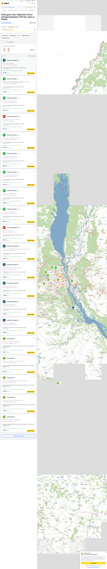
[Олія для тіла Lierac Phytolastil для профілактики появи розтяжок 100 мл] (8, 49)
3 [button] (57, 287)
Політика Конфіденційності (93, 567)
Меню (2, 3)
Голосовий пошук (34, 7)
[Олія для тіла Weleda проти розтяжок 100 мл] (4, 49)
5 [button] (60, 276)
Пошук (2, 7)
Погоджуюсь (93, 563)
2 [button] (73, 285)
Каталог (4, 10)
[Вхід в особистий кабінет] (29, 3)
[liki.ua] (6, 3)
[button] (59, 384)
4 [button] (61, 268)
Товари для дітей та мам (13, 10)
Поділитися (13, 23)
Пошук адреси (2, 29)
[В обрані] (34, 59)
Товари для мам (23, 10)
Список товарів (32, 3)
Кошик (35, 3)
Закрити (106, 552)
